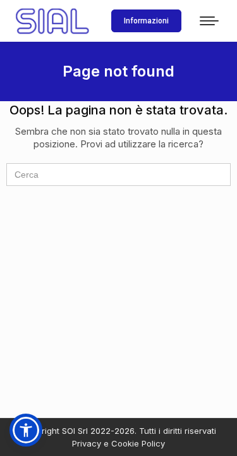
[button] (26, 430)
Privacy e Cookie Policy (118, 443)
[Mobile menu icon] (209, 21)
